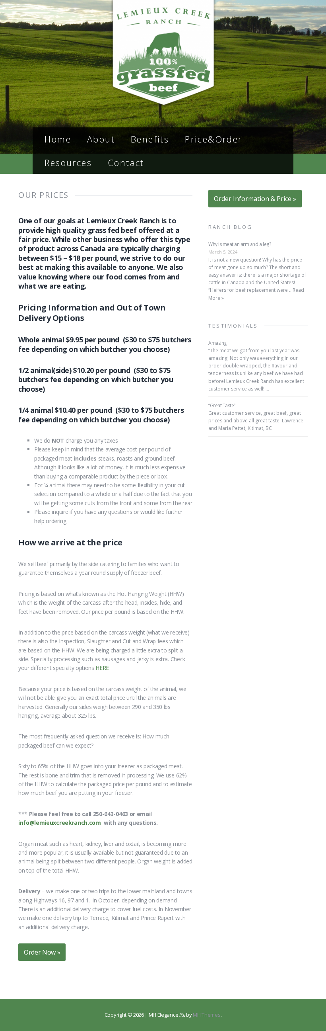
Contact (126, 162)
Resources (68, 162)
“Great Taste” (221, 405)
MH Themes (206, 1014)
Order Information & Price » (255, 198)
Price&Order (213, 139)
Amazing (217, 343)
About (101, 139)
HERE (102, 668)
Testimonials (233, 325)
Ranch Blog (230, 226)
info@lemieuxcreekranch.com (59, 822)
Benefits (150, 139)
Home (58, 139)
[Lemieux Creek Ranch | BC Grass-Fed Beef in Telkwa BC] (163, 103)
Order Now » (42, 952)
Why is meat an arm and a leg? (239, 244)
